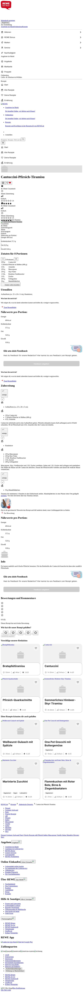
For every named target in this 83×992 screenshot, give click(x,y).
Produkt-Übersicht (11, 872)
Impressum (9, 959)
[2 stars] (13, 633)
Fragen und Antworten (13, 904)
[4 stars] (28, 633)
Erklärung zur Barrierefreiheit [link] (15, 971)
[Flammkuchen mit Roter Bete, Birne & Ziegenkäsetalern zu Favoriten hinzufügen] (77, 763)
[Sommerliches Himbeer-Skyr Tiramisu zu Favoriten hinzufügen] (77, 682)
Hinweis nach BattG (12, 965)
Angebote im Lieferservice (14, 849)
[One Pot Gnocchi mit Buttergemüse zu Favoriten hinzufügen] (77, 724)
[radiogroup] (41, 633)
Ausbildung (9, 890)
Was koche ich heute (12, 911)
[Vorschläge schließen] (3, 143)
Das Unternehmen (11, 886)
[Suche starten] (23, 139)
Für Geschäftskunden (12, 874)
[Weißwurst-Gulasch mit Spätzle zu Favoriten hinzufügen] (35, 724)
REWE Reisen (10, 923)
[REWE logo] (4, 104)
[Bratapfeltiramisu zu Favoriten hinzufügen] (35, 648)
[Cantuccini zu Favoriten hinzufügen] (77, 648)
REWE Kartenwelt (11, 927)
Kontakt (8, 894)
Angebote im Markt (12, 847)
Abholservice (9, 870)
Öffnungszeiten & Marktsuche (15, 909)
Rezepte (13, 804)
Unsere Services (10, 853)
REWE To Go (10, 925)
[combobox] (11, 140)
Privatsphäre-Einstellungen (14, 963)
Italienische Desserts (26, 804)
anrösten (4, 496)
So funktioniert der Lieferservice (16, 868)
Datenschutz (9, 957)
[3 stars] (20, 633)
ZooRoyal (8, 931)
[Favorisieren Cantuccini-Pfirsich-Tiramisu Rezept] (8, 183)
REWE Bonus (10, 851)
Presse (7, 892)
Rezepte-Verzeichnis (12, 907)
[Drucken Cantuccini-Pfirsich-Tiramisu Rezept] (3, 183)
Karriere (8, 888)
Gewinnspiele (10, 855)
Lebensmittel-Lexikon (12, 905)
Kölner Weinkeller (11, 933)
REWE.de (4, 804)
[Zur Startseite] (8, 13)
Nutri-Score (9, 913)
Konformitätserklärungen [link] (13, 969)
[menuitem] (41, 32)
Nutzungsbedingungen (13, 961)
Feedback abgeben (41, 364)
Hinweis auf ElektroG (12, 966)
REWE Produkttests (12, 856)
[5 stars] (35, 633)
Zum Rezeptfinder (9, 307)
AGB (7, 955)
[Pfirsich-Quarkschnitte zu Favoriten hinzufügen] (35, 682)
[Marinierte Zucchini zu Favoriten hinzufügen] (35, 763)
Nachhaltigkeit (10, 884)
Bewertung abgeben (8, 636)
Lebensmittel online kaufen (14, 866)
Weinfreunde (9, 929)
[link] (43, 109)
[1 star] (5, 633)
